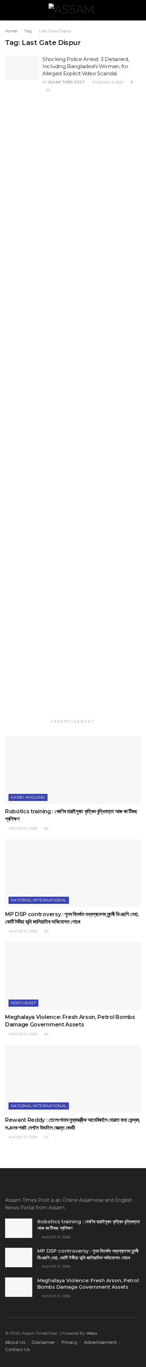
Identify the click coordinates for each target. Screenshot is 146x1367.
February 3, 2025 (107, 82)
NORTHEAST (23, 1003)
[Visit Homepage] (73, 10)
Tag (28, 30)
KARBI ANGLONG (28, 797)
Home (11, 30)
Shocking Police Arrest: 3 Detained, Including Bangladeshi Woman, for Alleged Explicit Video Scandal (85, 66)
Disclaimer (43, 1342)
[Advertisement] (73, 411)
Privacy (69, 1342)
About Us (15, 1342)
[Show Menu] (8, 10)
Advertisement (100, 1342)
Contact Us (17, 1349)
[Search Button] (138, 10)
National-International (39, 900)
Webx (91, 1333)
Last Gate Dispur (55, 30)
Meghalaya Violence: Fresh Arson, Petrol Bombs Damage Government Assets (88, 1283)
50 (45, 828)
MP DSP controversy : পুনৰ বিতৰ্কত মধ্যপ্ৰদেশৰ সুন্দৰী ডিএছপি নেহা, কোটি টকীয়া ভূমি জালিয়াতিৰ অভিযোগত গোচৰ (88, 1254)
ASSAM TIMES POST (66, 82)
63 (47, 90)
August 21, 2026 (22, 828)
